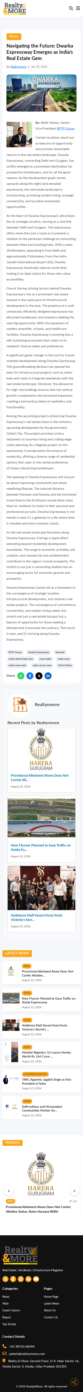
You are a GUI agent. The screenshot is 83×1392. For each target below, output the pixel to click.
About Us (50, 1310)
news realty (45, 659)
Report (6, 1317)
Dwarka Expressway (38, 652)
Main (5, 1303)
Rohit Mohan (65, 665)
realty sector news (42, 665)
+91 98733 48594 (21, 1346)
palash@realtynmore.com (26, 1353)
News (5, 1296)
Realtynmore (18, 67)
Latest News (51, 1303)
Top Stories (9, 1324)
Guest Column (11, 1310)
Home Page (51, 1296)
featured (60, 652)
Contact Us (51, 1317)
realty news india (17, 665)
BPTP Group (66, 128)
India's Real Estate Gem (20, 659)
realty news (64, 659)
